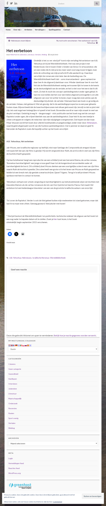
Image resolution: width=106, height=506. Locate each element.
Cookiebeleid (57, 502)
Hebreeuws (27, 258)
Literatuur (31, 55)
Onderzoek (12, 403)
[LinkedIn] (15, 3)
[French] (14, 345)
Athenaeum (92, 122)
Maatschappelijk (14, 398)
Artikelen (28, 30)
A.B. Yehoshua (15, 258)
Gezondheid (13, 374)
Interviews (12, 384)
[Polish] (23, 345)
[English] (12, 345)
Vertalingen (40, 30)
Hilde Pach (53, 16)
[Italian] (21, 345)
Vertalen (38, 55)
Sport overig (13, 418)
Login (10, 458)
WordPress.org (14, 473)
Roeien (11, 413)
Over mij (17, 30)
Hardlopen (12, 379)
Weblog (44, 55)
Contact (66, 30)
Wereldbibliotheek (58, 258)
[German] (16, 345)
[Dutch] (9, 345)
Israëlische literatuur (40, 258)
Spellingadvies (55, 30)
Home (8, 30)
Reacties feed (14, 468)
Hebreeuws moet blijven (21, 41)
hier (55, 219)
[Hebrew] (19, 345)
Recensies (12, 408)
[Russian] (26, 345)
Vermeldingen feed (16, 463)
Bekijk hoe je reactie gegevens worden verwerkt (75, 335)
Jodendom (23, 55)
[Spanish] (28, 345)
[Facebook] (7, 3)
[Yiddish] (30, 345)
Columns (12, 364)
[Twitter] (11, 3)
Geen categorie (14, 369)
